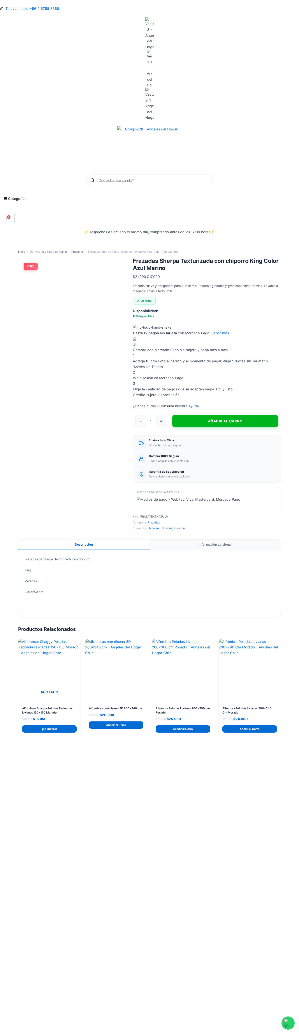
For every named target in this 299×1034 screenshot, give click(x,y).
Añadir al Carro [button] (116, 725)
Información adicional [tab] (215, 544)
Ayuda (193, 406)
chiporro (153, 528)
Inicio (21, 251)
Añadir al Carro (225, 421)
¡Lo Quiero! (49, 729)
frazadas (166, 528)
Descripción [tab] (84, 544)
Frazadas (77, 251)
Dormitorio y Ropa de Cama (48, 251)
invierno (179, 528)
